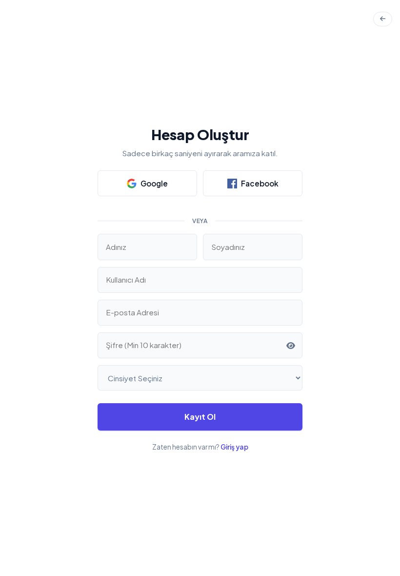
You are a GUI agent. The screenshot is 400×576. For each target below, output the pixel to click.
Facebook (260, 183)
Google (154, 183)
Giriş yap (234, 447)
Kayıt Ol (200, 416)
